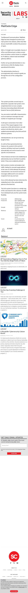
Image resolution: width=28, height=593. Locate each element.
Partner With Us (14, 578)
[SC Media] (14, 3)
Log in (11, 6)
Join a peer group (22, 576)
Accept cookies (14, 591)
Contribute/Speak (9, 576)
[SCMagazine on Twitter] (14, 563)
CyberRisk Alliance (9, 569)
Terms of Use (20, 449)
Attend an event (16, 576)
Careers (20, 569)
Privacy (24, 569)
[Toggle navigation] (2, 3)
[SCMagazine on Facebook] (11, 563)
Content (3, 24)
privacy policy (22, 587)
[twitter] (23, 17)
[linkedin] (26, 17)
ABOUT (18, 18)
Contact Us (15, 569)
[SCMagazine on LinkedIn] (17, 563)
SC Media (4, 569)
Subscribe (14, 453)
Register (16, 6)
